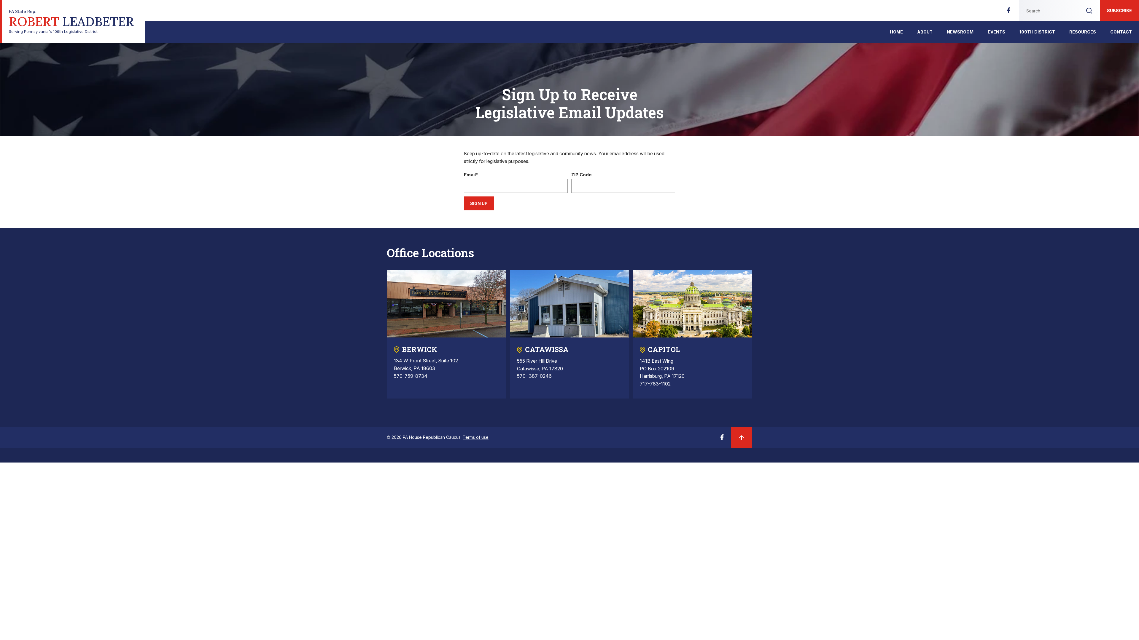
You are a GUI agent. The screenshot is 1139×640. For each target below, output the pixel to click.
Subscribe (1119, 10)
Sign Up (479, 203)
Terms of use (476, 437)
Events (996, 31)
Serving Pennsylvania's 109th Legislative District (71, 21)
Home (896, 31)
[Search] (1089, 10)
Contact (1121, 31)
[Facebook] (1008, 12)
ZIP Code (581, 174)
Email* (471, 174)
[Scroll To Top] (741, 437)
